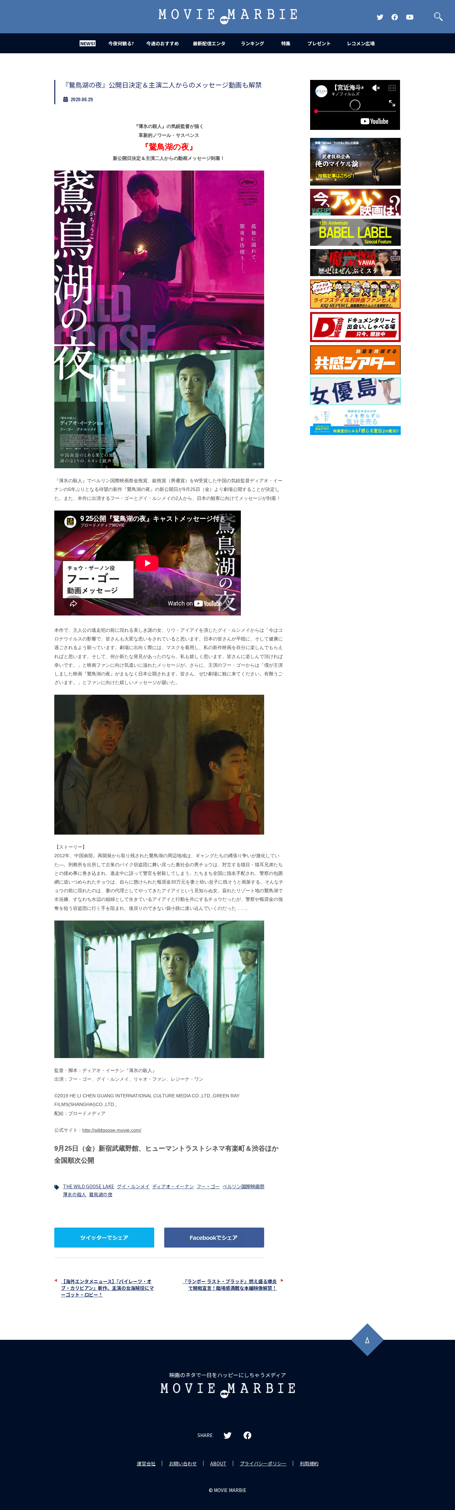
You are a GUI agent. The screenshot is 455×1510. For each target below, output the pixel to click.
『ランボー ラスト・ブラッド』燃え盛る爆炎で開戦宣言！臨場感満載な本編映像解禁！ (230, 1284)
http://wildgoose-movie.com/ (111, 1130)
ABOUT (218, 1463)
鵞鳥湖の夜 (100, 1194)
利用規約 (309, 1463)
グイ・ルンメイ (133, 1186)
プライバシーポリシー (263, 1463)
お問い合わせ (183, 1463)
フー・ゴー (208, 1186)
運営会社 (146, 1463)
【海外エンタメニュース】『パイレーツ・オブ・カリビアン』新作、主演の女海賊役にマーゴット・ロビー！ (107, 1288)
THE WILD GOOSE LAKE (88, 1186)
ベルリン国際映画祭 (243, 1186)
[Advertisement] (355, 545)
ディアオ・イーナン (173, 1186)
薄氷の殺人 (74, 1194)
